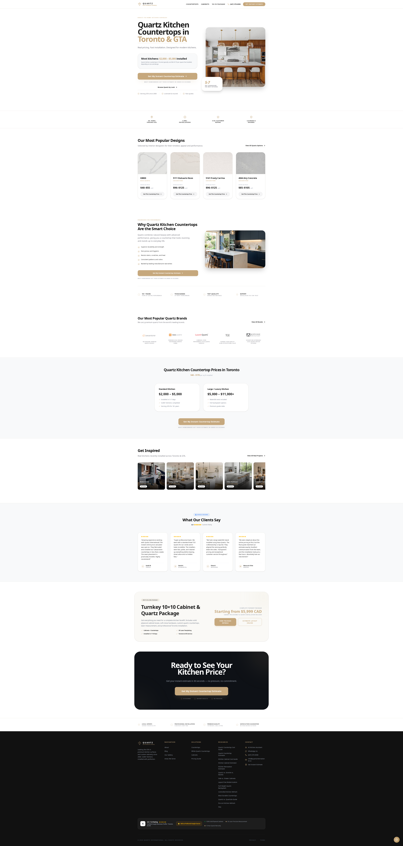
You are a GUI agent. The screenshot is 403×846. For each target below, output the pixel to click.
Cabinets (205, 4)
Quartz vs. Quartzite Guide (227, 799)
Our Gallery (169, 755)
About (167, 747)
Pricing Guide (196, 759)
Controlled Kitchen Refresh (227, 792)
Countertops (192, 4)
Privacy (252, 840)
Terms (262, 840)
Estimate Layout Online (250, 622)
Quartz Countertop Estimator (225, 754)
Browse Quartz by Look (166, 87)
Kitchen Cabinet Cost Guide (228, 759)
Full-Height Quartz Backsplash (224, 787)
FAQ (219, 807)
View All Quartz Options (254, 146)
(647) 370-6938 (235, 4)
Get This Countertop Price (151, 194)
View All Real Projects (255, 456)
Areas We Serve (170, 759)
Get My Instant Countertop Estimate (166, 76)
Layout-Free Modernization (227, 782)
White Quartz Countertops (200, 751)
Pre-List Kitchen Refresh (226, 803)
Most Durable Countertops (227, 796)
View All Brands (257, 322)
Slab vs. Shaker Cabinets (227, 778)
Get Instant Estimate (254, 4)
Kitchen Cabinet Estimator (227, 763)
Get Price (143, 486)
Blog (166, 751)
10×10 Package (218, 4)
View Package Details (225, 622)
